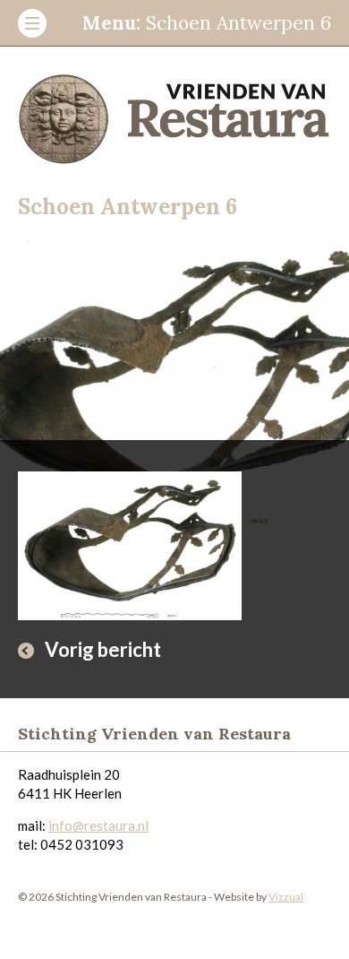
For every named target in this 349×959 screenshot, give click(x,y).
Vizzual (285, 896)
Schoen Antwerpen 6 (206, 23)
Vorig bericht (103, 649)
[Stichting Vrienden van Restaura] (174, 113)
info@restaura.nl (98, 825)
